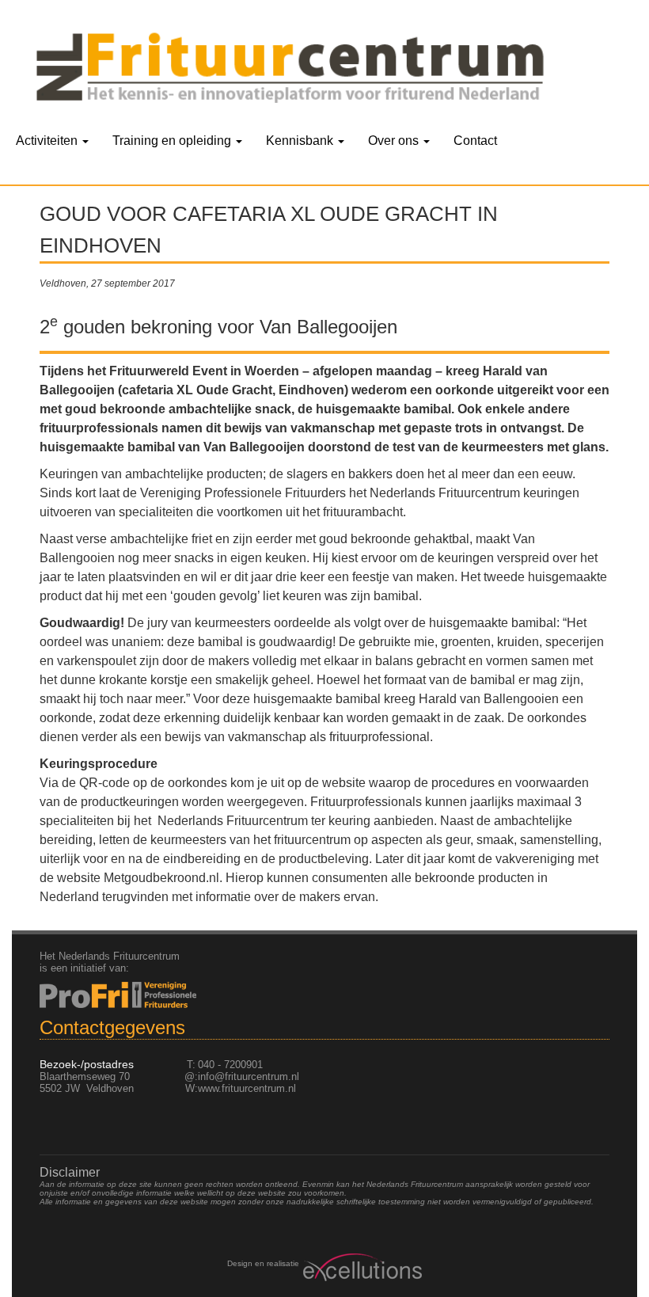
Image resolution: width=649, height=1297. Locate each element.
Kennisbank (301, 140)
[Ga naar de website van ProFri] (324, 995)
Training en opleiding (173, 140)
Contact (475, 140)
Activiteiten (48, 140)
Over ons (395, 140)
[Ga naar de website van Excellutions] (360, 1267)
